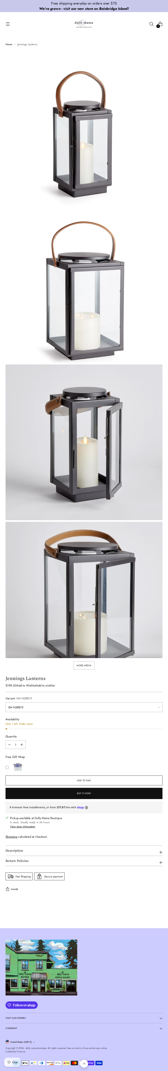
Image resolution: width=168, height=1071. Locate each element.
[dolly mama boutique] (84, 24)
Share (14, 889)
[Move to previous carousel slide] (149, 914)
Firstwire (21, 1051)
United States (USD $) (21, 1042)
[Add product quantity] (9, 745)
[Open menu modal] (7, 24)
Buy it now (84, 793)
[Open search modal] (151, 24)
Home (9, 44)
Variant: (19, 698)
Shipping (11, 836)
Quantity (11, 736)
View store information (22, 827)
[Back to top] (84, 1064)
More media (84, 665)
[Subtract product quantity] (21, 745)
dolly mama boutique (36, 1048)
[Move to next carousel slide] (159, 914)
